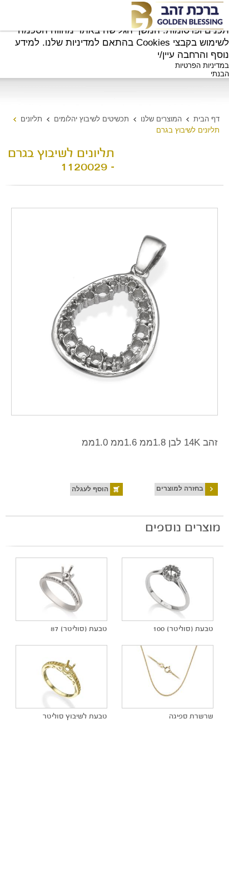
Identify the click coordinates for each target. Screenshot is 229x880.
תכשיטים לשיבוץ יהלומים (91, 119)
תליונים (31, 119)
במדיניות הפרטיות (202, 65)
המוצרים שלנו (161, 119)
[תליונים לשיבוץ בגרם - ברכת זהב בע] (176, 16)
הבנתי (220, 74)
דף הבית (206, 119)
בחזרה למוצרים (179, 488)
